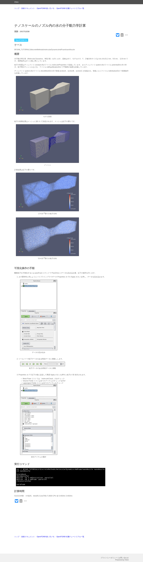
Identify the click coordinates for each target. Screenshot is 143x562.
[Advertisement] (71, 16)
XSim (16, 2)
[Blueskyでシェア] (117, 36)
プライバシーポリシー (109, 558)
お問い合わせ (124, 558)
